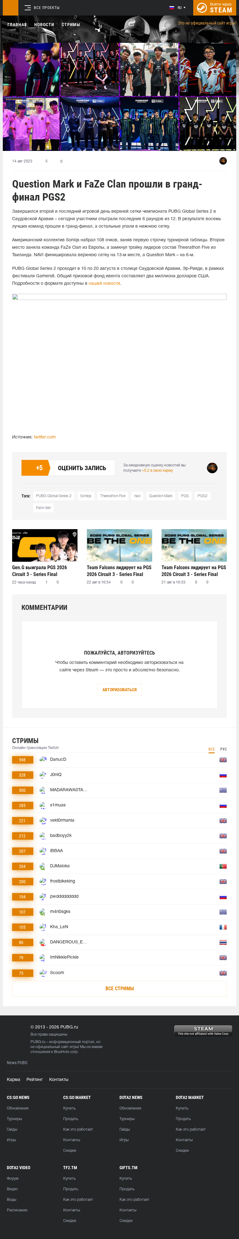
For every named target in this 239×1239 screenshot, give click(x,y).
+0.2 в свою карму (157, 470)
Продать (70, 1119)
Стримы (71, 24)
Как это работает (78, 1129)
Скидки (69, 1150)
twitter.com (45, 437)
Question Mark (160, 496)
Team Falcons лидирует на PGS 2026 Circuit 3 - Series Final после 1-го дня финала (194, 571)
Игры (11, 1140)
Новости (44, 24)
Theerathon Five (112, 496)
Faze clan (43, 508)
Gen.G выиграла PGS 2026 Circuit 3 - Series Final (39, 571)
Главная (17, 24)
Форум (12, 1178)
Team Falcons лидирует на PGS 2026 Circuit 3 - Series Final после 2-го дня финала (119, 571)
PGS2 (203, 496)
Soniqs (85, 496)
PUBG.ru (37, 1042)
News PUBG (17, 1063)
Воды (11, 1199)
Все (212, 749)
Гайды (12, 1129)
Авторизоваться (119, 689)
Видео (12, 1189)
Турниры (14, 1119)
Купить (69, 1108)
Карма (13, 1080)
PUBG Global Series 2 (54, 496)
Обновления (17, 1108)
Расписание (17, 1210)
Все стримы (119, 989)
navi (137, 496)
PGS (185, 496)
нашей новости (104, 284)
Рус (223, 749)
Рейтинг (34, 1080)
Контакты (58, 1080)
